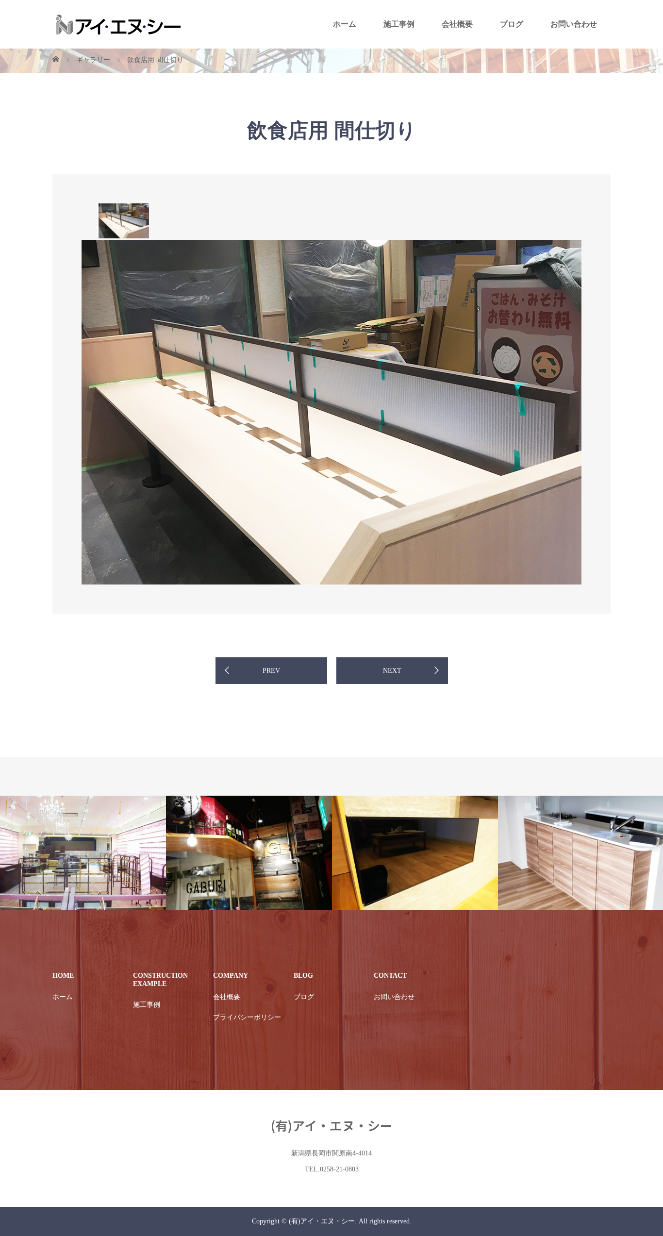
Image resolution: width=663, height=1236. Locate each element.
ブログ (511, 24)
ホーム (344, 24)
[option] (123, 220)
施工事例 (398, 24)
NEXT (392, 670)
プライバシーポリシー (247, 1017)
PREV (271, 670)
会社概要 (457, 24)
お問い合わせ (573, 24)
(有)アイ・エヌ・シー (332, 1125)
